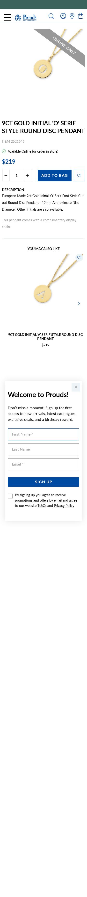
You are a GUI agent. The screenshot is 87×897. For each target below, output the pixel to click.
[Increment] (27, 175)
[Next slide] (79, 303)
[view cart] (80, 16)
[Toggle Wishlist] (79, 257)
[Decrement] (5, 175)
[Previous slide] (8, 303)
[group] (43, 4)
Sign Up (43, 482)
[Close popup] (76, 387)
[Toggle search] (51, 16)
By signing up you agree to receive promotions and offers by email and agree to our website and (46, 501)
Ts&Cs (41, 506)
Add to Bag (54, 176)
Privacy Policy (64, 506)
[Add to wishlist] (79, 175)
